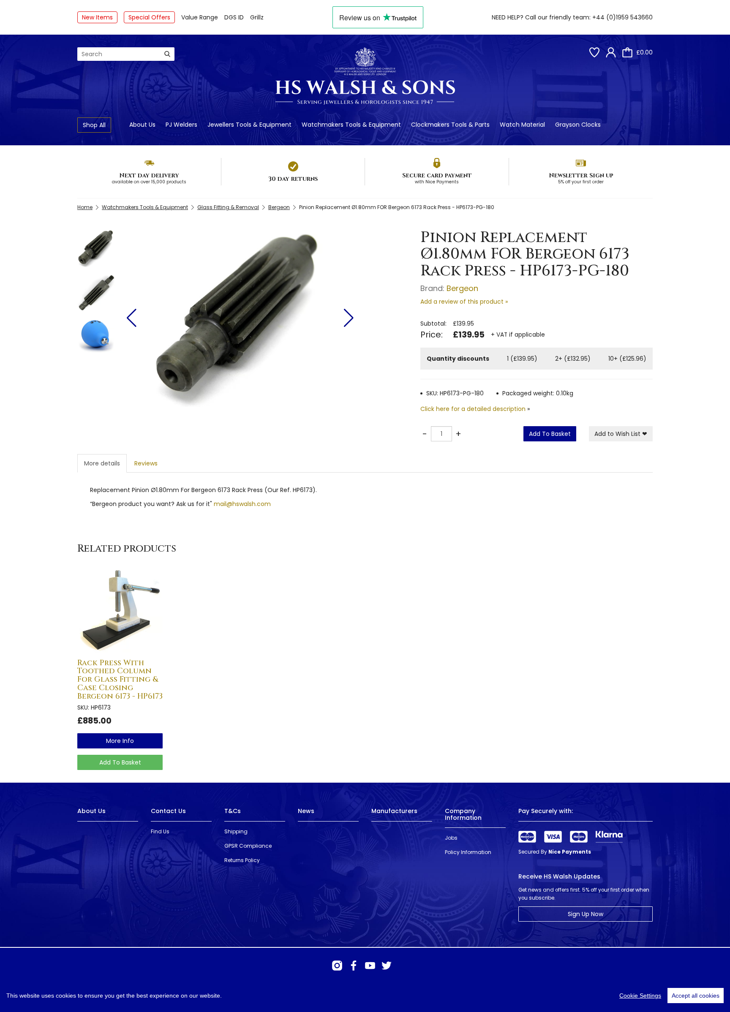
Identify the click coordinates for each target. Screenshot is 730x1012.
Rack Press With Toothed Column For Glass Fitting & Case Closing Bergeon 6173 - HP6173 (120, 680)
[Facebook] (354, 965)
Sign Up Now (585, 914)
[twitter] (386, 965)
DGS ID (234, 17)
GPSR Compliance (248, 845)
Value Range (199, 17)
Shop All (94, 125)
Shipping (236, 831)
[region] (365, 995)
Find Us (160, 831)
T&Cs (232, 811)
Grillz (257, 17)
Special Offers (149, 17)
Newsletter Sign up (581, 175)
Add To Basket (550, 434)
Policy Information (468, 852)
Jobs (451, 837)
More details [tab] (102, 463)
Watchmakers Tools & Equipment (351, 124)
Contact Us (168, 811)
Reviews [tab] (146, 463)
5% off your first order (581, 182)
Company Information (463, 814)
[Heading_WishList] (594, 52)
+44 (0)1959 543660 (622, 17)
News (306, 811)
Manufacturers (394, 811)
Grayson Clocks (578, 124)
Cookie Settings (640, 995)
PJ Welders (181, 124)
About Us (142, 124)
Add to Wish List (620, 434)
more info (120, 741)
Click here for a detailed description (473, 409)
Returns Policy (242, 860)
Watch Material (522, 124)
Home (85, 207)
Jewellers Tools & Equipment (249, 124)
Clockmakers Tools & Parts (450, 124)
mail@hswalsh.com (242, 504)
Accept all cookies (695, 995)
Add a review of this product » (464, 301)
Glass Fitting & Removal (228, 207)
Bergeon (279, 207)
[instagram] (337, 965)
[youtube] (370, 965)
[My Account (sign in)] (611, 52)
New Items (97, 17)
